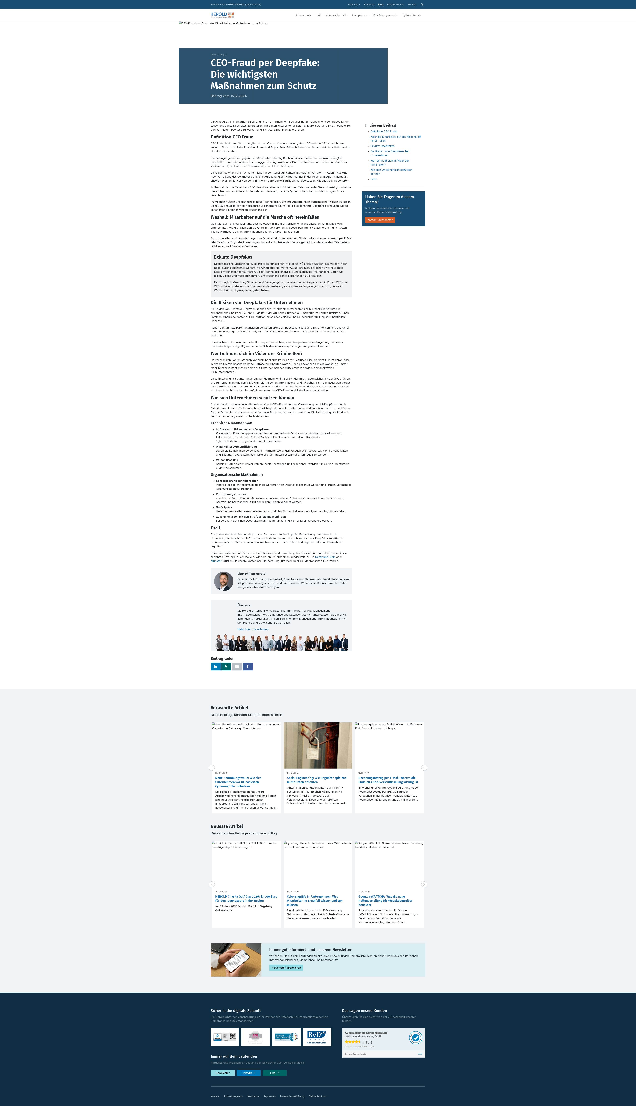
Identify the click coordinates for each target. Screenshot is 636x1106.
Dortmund (321, 557)
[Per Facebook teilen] (248, 666)
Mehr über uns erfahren (252, 629)
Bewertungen (366, 1046)
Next (424, 768)
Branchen (369, 4)
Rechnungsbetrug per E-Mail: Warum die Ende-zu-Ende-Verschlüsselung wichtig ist (388, 780)
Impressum (270, 1096)
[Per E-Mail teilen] (237, 666)
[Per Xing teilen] (226, 666)
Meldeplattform (317, 1096)
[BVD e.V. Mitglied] (317, 1037)
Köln (332, 557)
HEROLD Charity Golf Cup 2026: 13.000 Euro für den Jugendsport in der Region (246, 898)
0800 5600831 (236, 4)
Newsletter (222, 1073)
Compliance (359, 15)
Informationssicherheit (331, 15)
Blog (380, 4)
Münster (216, 561)
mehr (420, 1054)
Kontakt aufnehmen (380, 219)
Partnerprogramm (233, 1096)
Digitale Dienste (411, 15)
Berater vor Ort (395, 4)
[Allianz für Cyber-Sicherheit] (286, 1037)
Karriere (215, 1096)
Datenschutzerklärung (292, 1096)
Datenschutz (303, 15)
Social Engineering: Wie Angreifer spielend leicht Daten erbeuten (317, 780)
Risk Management (384, 15)
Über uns (353, 4)
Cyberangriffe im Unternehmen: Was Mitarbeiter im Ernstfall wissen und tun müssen (315, 901)
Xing (273, 1073)
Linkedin (247, 1073)
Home (213, 54)
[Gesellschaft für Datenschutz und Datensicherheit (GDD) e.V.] (255, 1037)
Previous (212, 768)
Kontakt (412, 4)
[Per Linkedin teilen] (216, 666)
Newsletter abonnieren (286, 967)
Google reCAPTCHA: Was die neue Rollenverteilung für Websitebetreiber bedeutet (385, 901)
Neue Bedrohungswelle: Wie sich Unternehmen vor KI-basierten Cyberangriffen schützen (238, 782)
